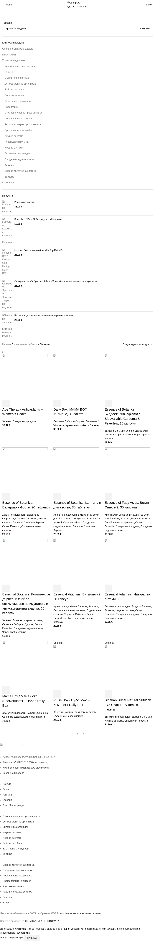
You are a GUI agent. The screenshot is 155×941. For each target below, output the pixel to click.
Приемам (32, 938)
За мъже (9, 176)
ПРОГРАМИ (9, 54)
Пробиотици (11, 107)
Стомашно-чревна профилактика (23, 112)
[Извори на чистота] (7, 207)
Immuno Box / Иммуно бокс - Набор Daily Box (39, 250)
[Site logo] (77, 4)
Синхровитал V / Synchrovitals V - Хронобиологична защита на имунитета (55, 281)
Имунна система (14, 136)
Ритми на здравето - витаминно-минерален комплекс (44, 315)
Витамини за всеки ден (17, 153)
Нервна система (14, 147)
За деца (9, 72)
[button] (6, 403)
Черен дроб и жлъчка (16, 141)
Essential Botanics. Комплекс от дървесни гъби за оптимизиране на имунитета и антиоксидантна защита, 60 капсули (26, 603)
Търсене (7, 23)
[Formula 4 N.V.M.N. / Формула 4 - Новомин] (7, 231)
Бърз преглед (14, 403)
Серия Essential (124, 434)
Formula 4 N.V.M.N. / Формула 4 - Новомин (38, 219)
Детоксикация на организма (20, 83)
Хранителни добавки (14, 60)
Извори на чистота (24, 202)
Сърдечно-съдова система (20, 159)
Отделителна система (17, 78)
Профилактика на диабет (19, 130)
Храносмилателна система (20, 66)
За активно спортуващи (18, 101)
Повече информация (12, 937)
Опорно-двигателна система (20, 171)
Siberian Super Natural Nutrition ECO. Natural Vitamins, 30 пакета (128, 704)
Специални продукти (24, 421)
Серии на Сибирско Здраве (17, 48)
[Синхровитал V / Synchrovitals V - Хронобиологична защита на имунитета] (7, 294)
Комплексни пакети (34, 716)
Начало (6, 344)
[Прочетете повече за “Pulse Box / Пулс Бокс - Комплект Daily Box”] (57, 694)
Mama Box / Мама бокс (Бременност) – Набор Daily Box (23, 700)
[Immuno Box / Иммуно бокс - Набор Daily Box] (7, 262)
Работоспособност (15, 89)
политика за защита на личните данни (80, 913)
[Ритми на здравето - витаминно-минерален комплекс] (7, 326)
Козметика (8, 182)
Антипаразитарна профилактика (23, 124)
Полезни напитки (14, 95)
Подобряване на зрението (19, 118)
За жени (9, 165)
